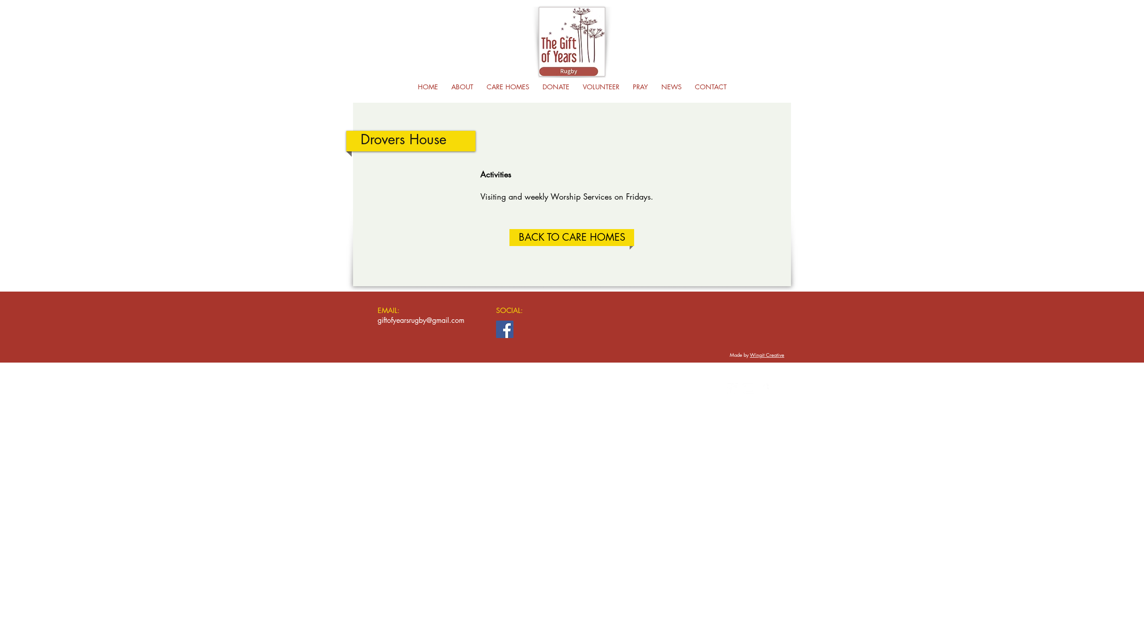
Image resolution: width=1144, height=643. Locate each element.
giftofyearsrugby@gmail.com (421, 320)
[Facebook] (504, 329)
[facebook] (763, 388)
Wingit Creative (767, 354)
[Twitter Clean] (733, 388)
